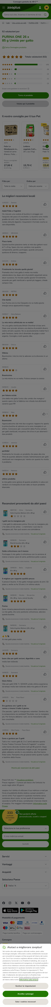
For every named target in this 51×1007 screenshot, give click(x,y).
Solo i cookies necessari (25, 1001)
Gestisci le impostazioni (25, 986)
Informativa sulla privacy (29, 980)
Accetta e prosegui (25, 994)
